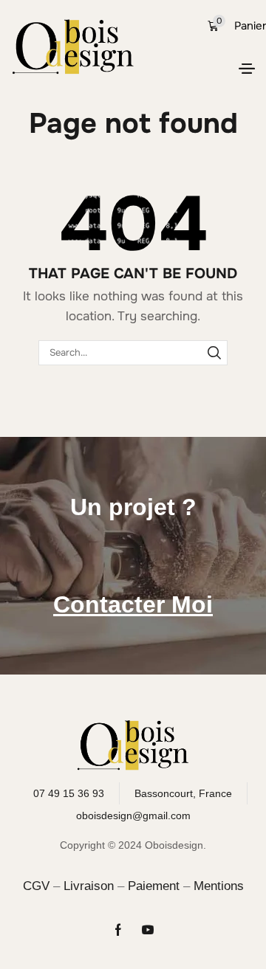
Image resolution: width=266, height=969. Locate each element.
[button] (247, 68)
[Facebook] (118, 930)
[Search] (214, 352)
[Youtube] (148, 930)
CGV (36, 886)
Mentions (219, 886)
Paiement (154, 886)
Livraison (89, 886)
